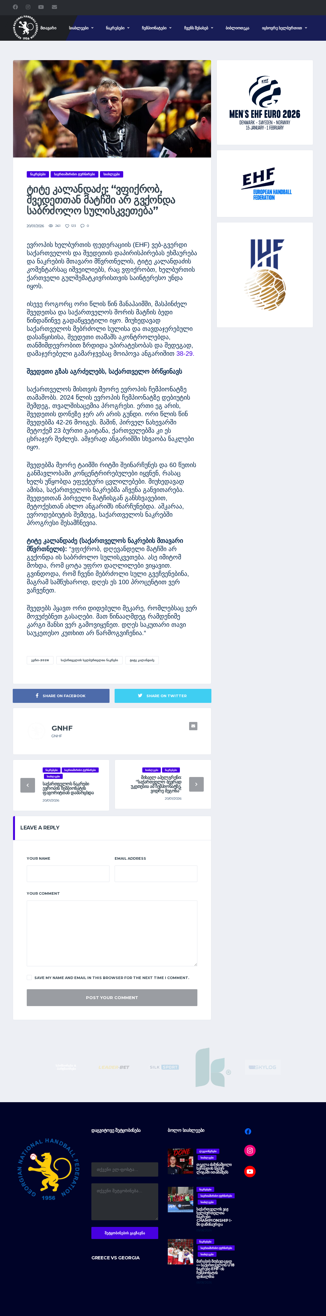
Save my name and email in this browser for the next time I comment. (111, 978)
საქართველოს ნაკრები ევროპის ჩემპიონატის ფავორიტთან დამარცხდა (68, 788)
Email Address (130, 858)
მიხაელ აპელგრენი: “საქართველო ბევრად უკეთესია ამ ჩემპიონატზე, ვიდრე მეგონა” (156, 784)
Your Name (38, 858)
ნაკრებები (115, 27)
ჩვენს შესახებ (196, 27)
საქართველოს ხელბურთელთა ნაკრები (89, 660)
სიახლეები (79, 27)
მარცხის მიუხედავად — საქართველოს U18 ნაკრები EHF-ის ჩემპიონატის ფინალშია (215, 1269)
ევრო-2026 (40, 660)
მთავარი (48, 27)
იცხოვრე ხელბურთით (282, 27)
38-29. (184, 353)
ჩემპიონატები (154, 27)
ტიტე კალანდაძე (142, 660)
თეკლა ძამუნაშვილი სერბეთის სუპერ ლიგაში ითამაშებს (214, 1168)
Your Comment (43, 893)
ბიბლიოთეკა (237, 27)
